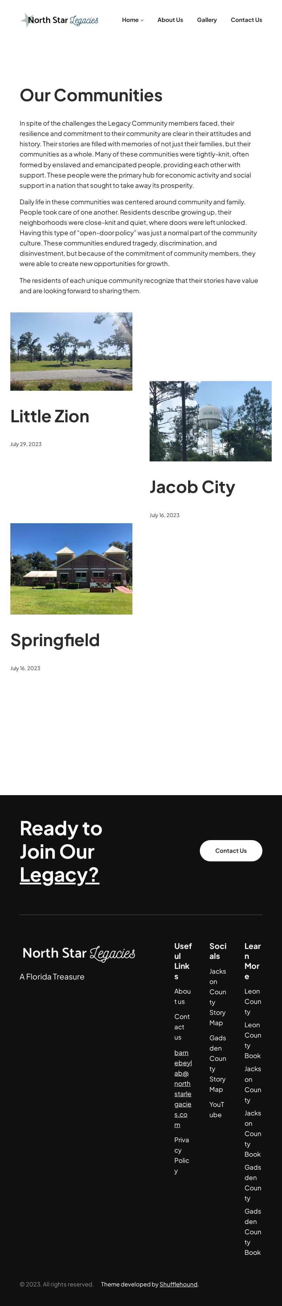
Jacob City (193, 486)
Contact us (182, 1026)
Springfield (55, 639)
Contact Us (231, 850)
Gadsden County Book (253, 1231)
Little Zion (49, 415)
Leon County (253, 1001)
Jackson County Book (253, 1133)
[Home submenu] (142, 20)
